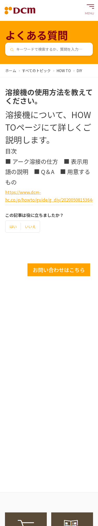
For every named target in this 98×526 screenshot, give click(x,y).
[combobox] (49, 49)
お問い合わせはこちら (59, 270)
